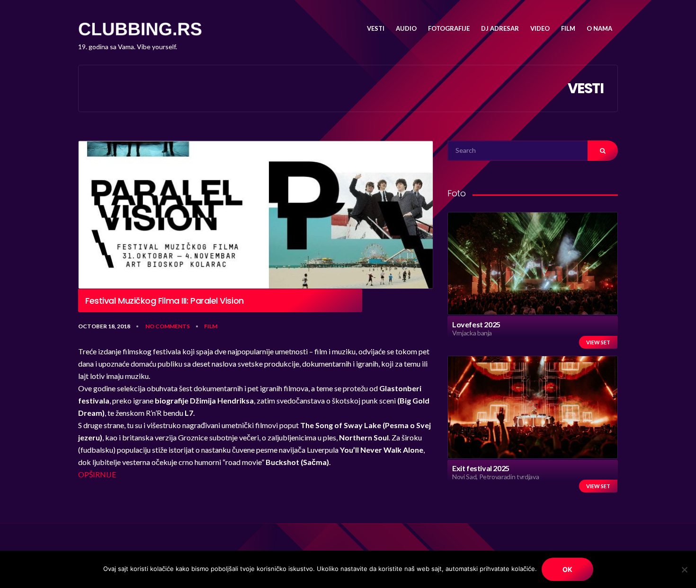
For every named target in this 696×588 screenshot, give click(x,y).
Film (210, 326)
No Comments (167, 326)
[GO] (603, 150)
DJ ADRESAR (500, 28)
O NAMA (599, 28)
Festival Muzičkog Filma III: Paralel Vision (164, 301)
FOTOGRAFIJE (449, 28)
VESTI (375, 28)
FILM (568, 28)
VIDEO (540, 28)
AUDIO (406, 28)
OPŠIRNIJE (97, 474)
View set (598, 342)
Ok (567, 569)
